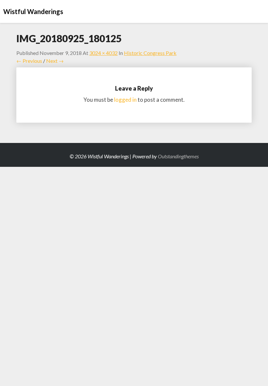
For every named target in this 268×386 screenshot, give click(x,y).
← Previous (29, 61)
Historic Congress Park (150, 53)
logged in (125, 99)
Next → (55, 61)
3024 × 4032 (103, 53)
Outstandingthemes (178, 156)
